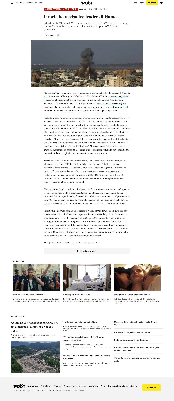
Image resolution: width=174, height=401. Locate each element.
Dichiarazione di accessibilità (122, 386)
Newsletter (20, 3)
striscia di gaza (90, 243)
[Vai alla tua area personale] (161, 2)
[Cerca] (36, 2)
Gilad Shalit (67, 110)
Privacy (57, 386)
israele (68, 243)
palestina (77, 243)
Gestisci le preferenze (75, 386)
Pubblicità (45, 386)
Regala (141, 3)
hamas (60, 243)
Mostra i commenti (87, 251)
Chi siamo (33, 386)
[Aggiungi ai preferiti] (58, 35)
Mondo (82, 9)
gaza (53, 243)
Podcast (30, 3)
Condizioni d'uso (97, 386)
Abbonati (152, 2)
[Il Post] (87, 3)
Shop (135, 3)
